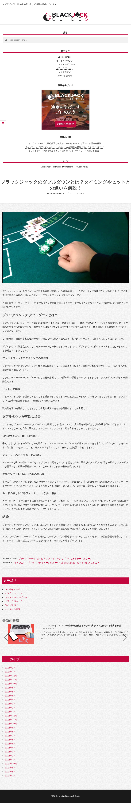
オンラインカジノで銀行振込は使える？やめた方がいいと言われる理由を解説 (64, 143)
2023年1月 (10, 711)
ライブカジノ (64, 72)
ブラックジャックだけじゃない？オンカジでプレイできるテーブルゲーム (55, 558)
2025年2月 (10, 667)
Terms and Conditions (63, 167)
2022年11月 (11, 719)
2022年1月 (10, 759)
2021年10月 (11, 763)
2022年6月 (10, 739)
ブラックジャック (64, 68)
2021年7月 (10, 775)
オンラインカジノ (64, 61)
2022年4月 (10, 747)
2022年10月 (11, 723)
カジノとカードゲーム (64, 64)
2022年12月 (11, 715)
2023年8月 (10, 687)
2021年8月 (10, 771)
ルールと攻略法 (65, 75)
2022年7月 (10, 735)
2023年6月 (10, 691)
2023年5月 (10, 695)
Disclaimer (45, 167)
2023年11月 (11, 679)
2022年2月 (10, 755)
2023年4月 (10, 699)
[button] (125, 637)
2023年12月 (11, 675)
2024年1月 (10, 671)
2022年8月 (10, 731)
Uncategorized (65, 57)
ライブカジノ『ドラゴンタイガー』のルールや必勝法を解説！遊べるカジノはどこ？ (64, 147)
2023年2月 (10, 707)
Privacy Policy (82, 167)
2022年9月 (10, 727)
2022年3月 (10, 751)
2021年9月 (10, 767)
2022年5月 (10, 743)
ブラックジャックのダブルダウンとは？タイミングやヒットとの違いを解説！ (64, 151)
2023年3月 (10, 703)
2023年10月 (11, 683)
